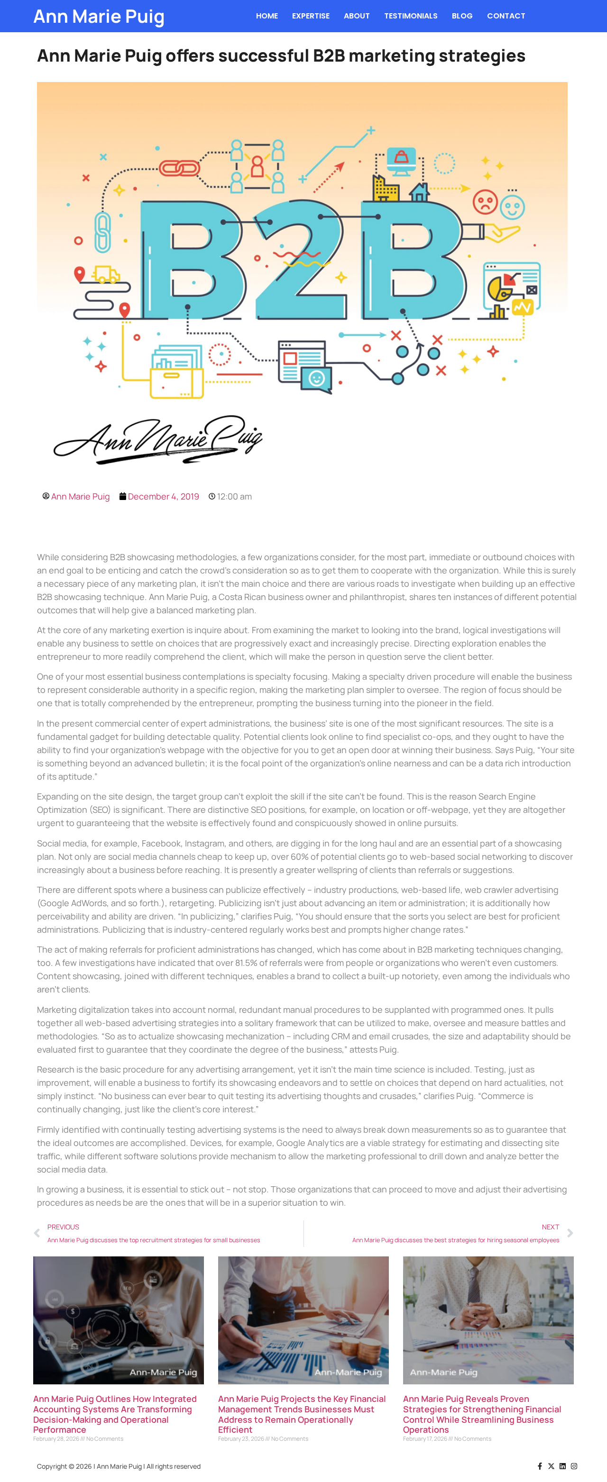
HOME (267, 15)
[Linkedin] (562, 1466)
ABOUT (357, 15)
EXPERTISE (311, 15)
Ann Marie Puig (99, 15)
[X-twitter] (551, 1466)
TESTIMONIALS (411, 15)
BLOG (462, 15)
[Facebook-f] (539, 1466)
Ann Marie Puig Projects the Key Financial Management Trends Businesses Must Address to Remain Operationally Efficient (302, 1414)
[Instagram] (574, 1466)
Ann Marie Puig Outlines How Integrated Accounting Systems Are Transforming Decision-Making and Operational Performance (115, 1414)
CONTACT (506, 15)
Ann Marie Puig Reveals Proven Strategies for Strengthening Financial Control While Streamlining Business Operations (482, 1414)
